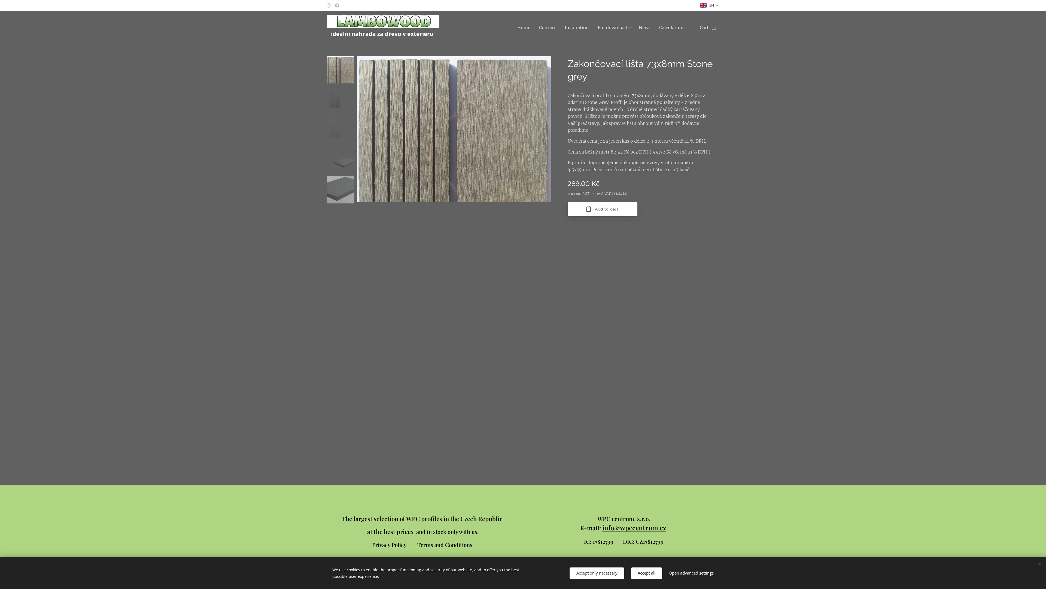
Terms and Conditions (444, 544)
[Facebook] (337, 5)
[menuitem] (525, 27)
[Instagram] (329, 5)
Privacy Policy (390, 544)
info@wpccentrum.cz (634, 527)
